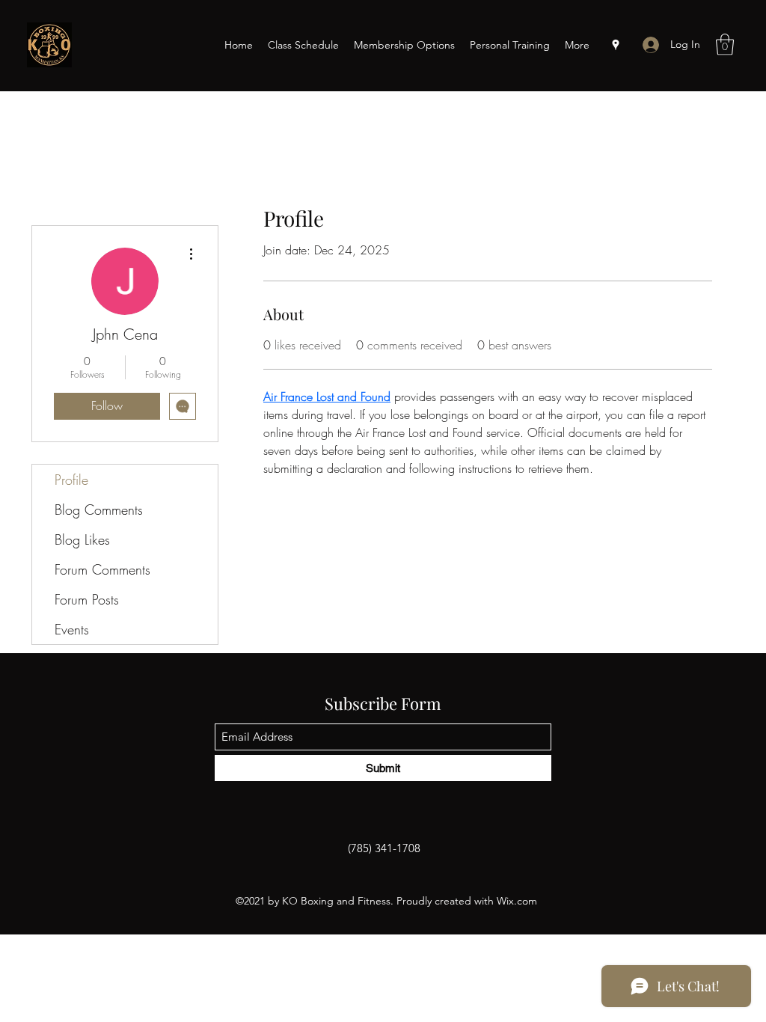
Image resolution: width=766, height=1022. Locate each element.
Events (72, 629)
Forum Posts (87, 599)
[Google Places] (615, 44)
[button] (725, 44)
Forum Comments (102, 569)
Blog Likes (82, 539)
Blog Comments (99, 509)
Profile (71, 480)
